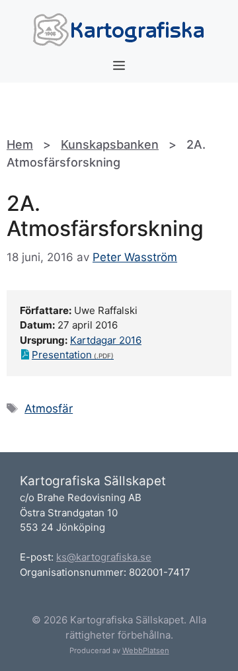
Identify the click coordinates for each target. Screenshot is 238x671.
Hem (20, 144)
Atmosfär (48, 408)
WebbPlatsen (145, 650)
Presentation (62, 354)
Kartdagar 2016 (105, 340)
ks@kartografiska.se (103, 557)
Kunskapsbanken (110, 144)
